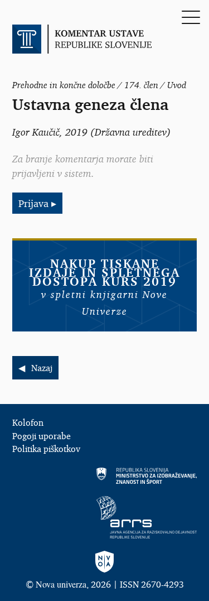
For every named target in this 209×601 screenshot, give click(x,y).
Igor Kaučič (36, 132)
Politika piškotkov (46, 448)
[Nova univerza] (104, 562)
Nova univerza (61, 584)
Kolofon (27, 422)
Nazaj (41, 367)
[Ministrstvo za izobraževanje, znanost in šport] (104, 476)
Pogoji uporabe (41, 435)
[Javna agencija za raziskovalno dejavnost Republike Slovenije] (104, 517)
